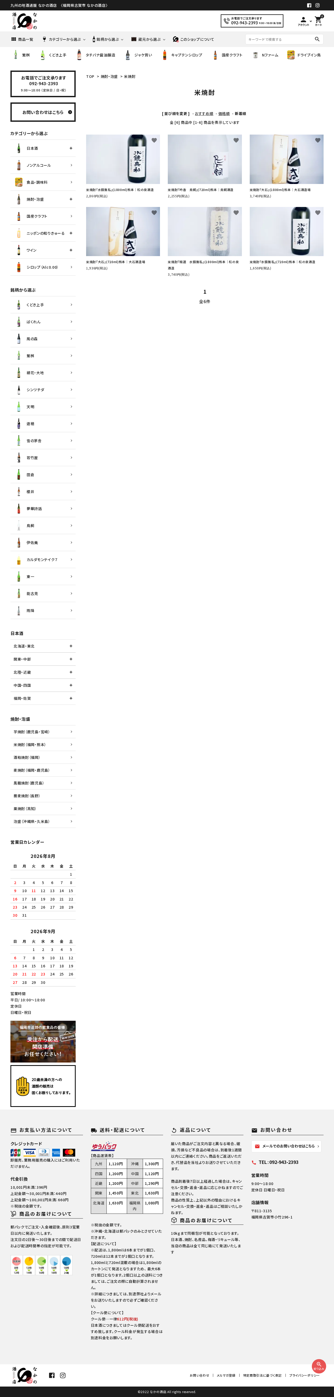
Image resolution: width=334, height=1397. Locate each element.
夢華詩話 (34, 508)
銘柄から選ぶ (108, 39)
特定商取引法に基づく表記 (262, 1375)
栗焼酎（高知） (25, 808)
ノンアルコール (39, 165)
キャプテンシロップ (186, 54)
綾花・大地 (35, 372)
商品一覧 (25, 39)
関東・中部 (22, 659)
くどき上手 (58, 54)
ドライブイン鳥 (309, 54)
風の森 (32, 338)
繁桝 (26, 54)
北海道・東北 (24, 646)
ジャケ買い (143, 54)
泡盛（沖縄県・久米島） (32, 821)
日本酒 (32, 148)
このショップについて (197, 39)
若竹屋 (32, 457)
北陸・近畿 (22, 672)
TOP (90, 76)
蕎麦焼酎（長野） (27, 795)
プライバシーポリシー (304, 1375)
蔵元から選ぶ (149, 39)
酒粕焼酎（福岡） (27, 757)
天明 (30, 406)
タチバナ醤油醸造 (100, 54)
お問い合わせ (199, 1375)
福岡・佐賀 (22, 698)
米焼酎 (129, 76)
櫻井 (30, 491)
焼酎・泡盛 (109, 76)
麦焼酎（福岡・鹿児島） (32, 770)
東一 (30, 576)
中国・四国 (22, 685)
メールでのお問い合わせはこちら (285, 1146)
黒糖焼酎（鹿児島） (29, 783)
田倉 (30, 474)
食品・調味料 (37, 182)
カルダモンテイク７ (42, 559)
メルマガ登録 (226, 1375)
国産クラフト (232, 54)
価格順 (224, 113)
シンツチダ (35, 389)
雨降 (30, 610)
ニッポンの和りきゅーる (46, 233)
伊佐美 (32, 542)
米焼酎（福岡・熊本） (30, 744)
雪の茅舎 (34, 440)
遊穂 (30, 423)
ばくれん (34, 321)
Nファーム (270, 54)
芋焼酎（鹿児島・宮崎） (32, 731)
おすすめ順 (204, 113)
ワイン (32, 250)
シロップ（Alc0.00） (43, 267)
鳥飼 (30, 525)
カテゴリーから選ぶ (65, 39)
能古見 (32, 593)
